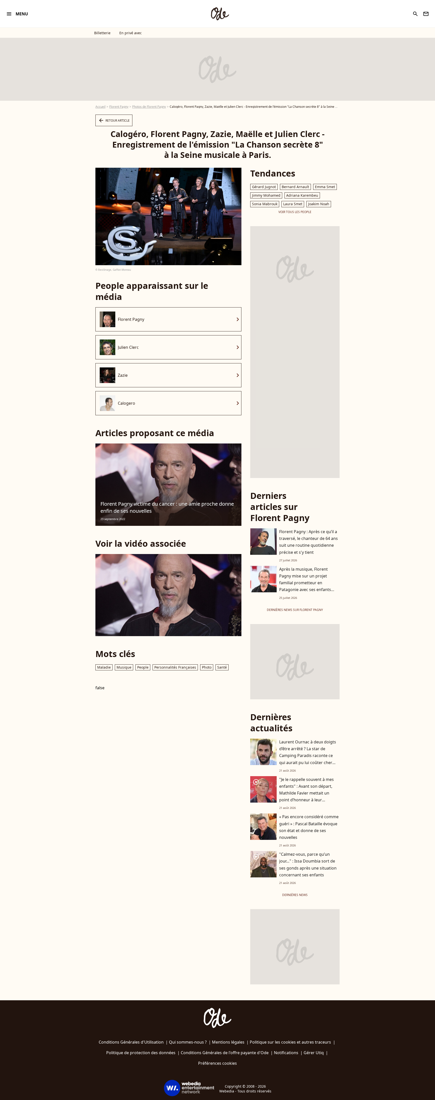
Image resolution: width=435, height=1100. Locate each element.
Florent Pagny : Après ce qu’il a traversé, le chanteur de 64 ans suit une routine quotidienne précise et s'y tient (308, 542)
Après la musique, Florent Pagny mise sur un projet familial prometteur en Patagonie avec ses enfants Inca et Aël (305, 582)
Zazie (123, 375)
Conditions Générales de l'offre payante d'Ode (225, 1052)
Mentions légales (228, 1042)
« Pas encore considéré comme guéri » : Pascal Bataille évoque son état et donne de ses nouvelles (309, 827)
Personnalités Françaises (175, 667)
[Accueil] (220, 14)
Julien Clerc (128, 347)
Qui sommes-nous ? (188, 1042)
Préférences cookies (217, 1063)
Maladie (104, 667)
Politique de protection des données (140, 1052)
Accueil (100, 107)
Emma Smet (325, 186)
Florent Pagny (118, 107)
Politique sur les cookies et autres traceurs (290, 1042)
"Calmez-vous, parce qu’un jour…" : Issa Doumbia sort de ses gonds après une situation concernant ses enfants (308, 864)
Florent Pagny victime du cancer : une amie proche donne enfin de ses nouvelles (167, 507)
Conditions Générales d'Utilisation (131, 1042)
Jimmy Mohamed (266, 195)
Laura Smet (292, 203)
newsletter (426, 14)
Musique (124, 667)
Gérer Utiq (314, 1052)
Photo (206, 667)
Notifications (286, 1052)
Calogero (126, 403)
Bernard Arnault (295, 186)
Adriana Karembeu (302, 195)
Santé (222, 667)
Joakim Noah (318, 203)
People (143, 667)
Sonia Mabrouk (264, 203)
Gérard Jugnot (264, 186)
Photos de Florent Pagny (149, 107)
